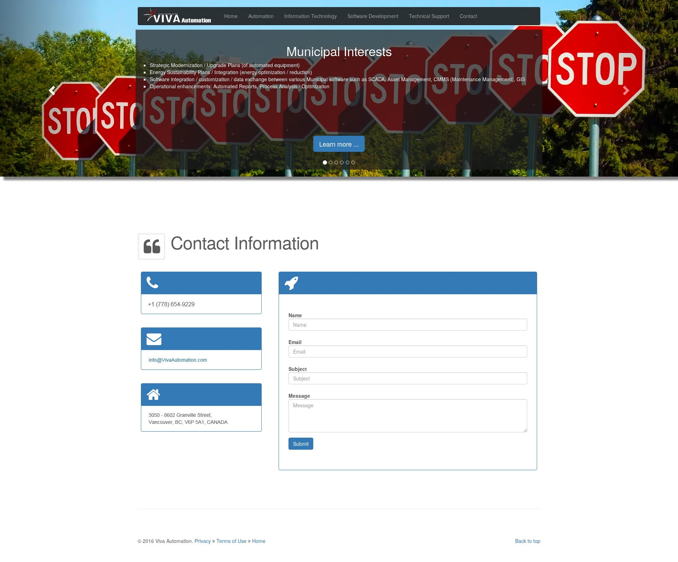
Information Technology (310, 15)
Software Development (372, 15)
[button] (51, 88)
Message (299, 395)
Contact (468, 15)
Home (231, 15)
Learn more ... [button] (339, 143)
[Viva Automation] (178, 16)
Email (295, 341)
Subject (298, 368)
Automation (261, 15)
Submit (301, 443)
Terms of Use (231, 540)
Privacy (203, 540)
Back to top (527, 540)
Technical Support (429, 15)
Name (295, 315)
